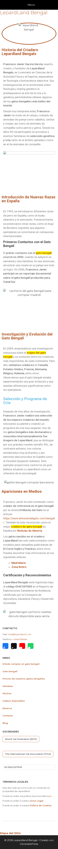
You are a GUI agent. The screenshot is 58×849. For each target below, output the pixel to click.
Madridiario (18, 562)
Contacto (8, 715)
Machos (7, 693)
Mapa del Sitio (10, 833)
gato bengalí (44, 253)
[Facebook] (5, 646)
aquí (49, 796)
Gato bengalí (10, 671)
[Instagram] (14, 646)
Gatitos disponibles (14, 701)
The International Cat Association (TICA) (28, 754)
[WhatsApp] (31, 646)
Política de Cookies (41, 805)
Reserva (7, 708)
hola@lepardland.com (19, 634)
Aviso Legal (36, 800)
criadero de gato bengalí (26, 526)
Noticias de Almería (29, 530)
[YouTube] (22, 646)
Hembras (8, 686)
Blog (5, 723)
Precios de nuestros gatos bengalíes (24, 678)
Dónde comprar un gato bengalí (21, 664)
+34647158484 (20, 639)
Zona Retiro (18, 567)
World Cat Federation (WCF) (21, 739)
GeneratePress (29, 843)
